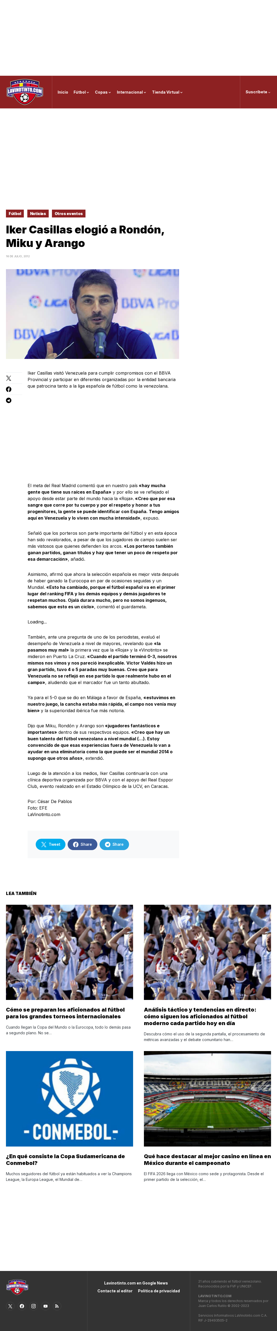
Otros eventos (69, 213)
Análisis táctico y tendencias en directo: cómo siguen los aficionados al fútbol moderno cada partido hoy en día (200, 1016)
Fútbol (15, 213)
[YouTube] (45, 1306)
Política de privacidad (159, 1291)
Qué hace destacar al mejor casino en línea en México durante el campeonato (207, 1159)
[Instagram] (33, 1306)
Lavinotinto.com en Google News (136, 1283)
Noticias (38, 213)
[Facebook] (22, 1306)
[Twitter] (10, 1306)
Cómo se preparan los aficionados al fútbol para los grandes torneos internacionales (65, 1013)
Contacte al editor (115, 1291)
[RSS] (57, 1306)
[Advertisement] (138, 38)
